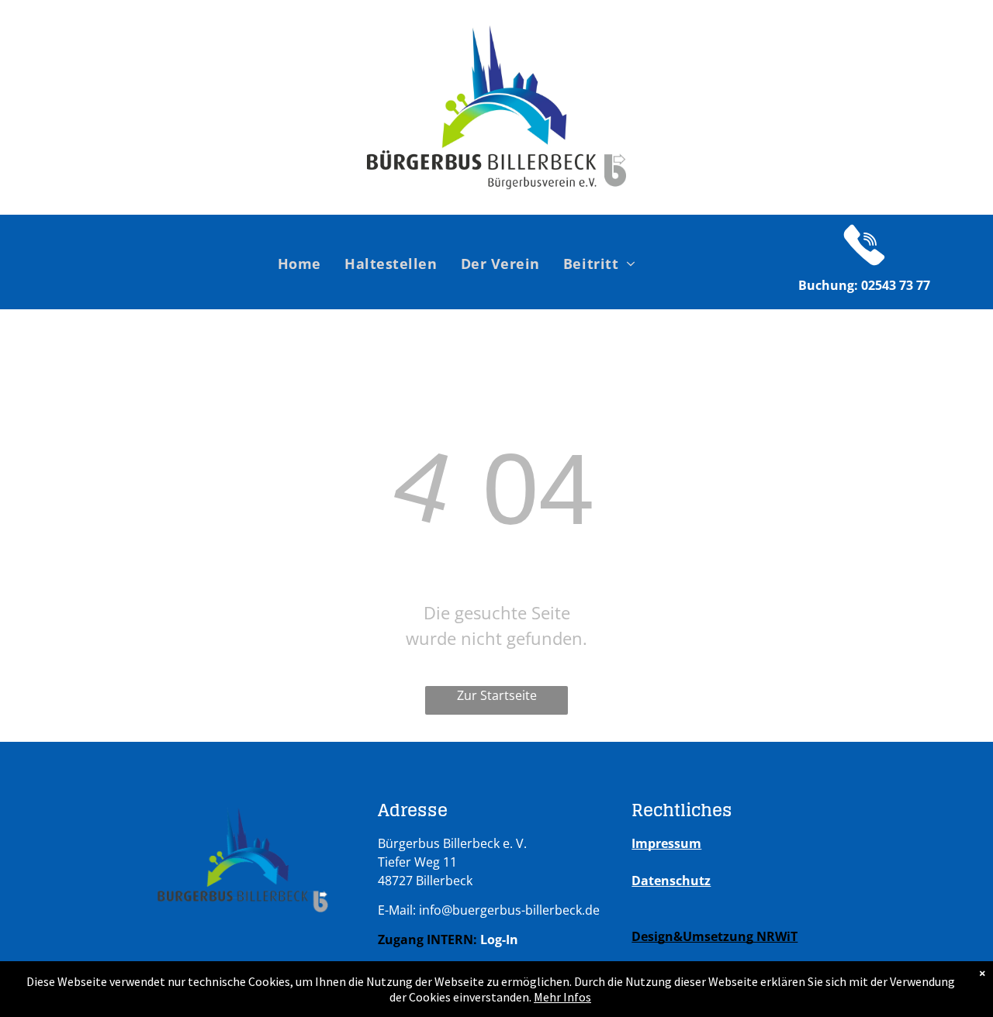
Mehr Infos (562, 997)
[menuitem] (299, 263)
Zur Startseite (497, 695)
